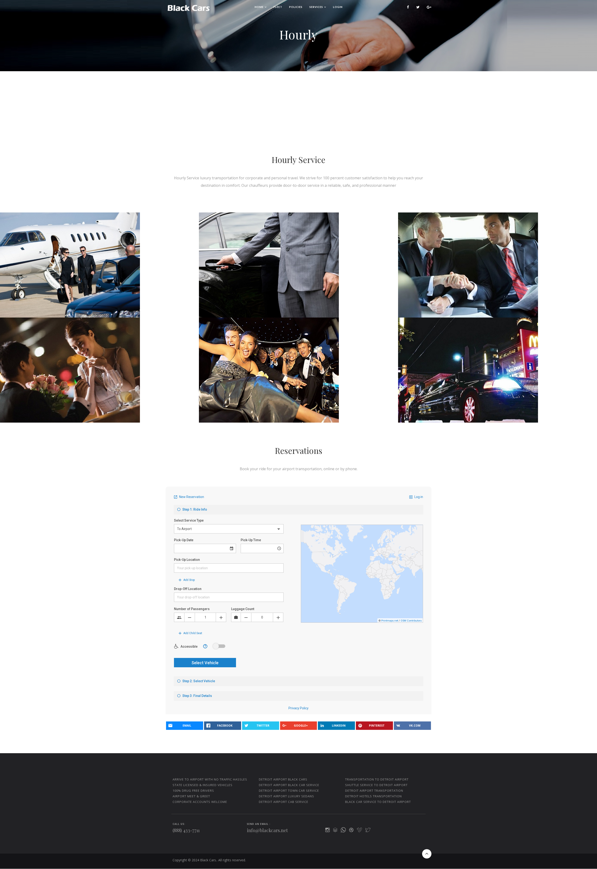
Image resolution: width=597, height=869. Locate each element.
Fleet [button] (278, 6)
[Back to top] (426, 853)
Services (316, 6)
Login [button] (338, 6)
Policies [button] (295, 6)
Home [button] (259, 6)
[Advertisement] (298, 106)
